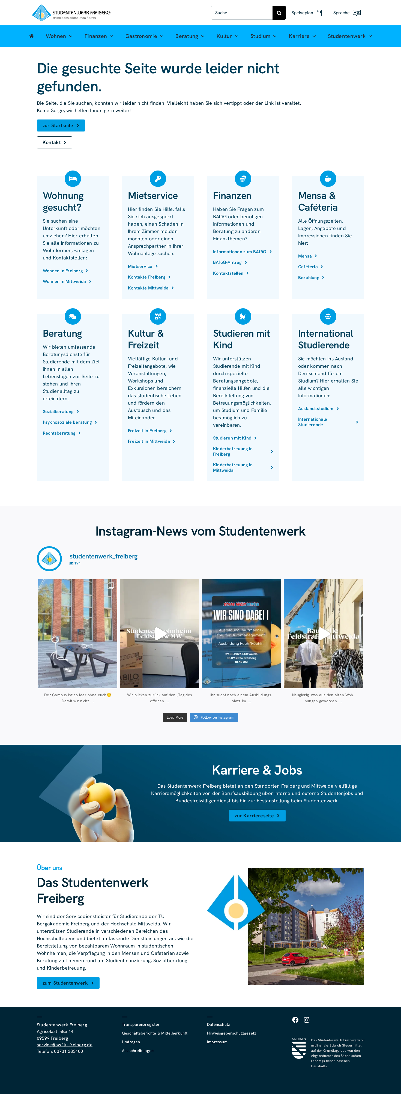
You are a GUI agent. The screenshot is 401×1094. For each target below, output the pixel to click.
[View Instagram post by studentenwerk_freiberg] (112, 681)
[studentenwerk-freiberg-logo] (71, 6)
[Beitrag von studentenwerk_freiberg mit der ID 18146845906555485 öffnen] (159, 633)
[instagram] (306, 1020)
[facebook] (295, 1020)
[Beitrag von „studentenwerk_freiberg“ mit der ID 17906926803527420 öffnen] (77, 633)
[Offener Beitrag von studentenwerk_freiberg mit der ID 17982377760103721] (241, 633)
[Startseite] (31, 36)
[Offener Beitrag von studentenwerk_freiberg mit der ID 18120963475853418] (323, 633)
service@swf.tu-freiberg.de (64, 1045)
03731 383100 (68, 1051)
